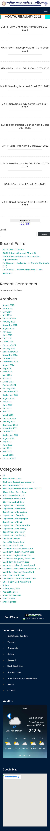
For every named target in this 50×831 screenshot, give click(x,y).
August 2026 (8, 305)
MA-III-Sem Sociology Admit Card (18, 572)
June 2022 (7, 445)
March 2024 (8, 381)
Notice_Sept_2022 (11, 588)
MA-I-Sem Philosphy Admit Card (18, 548)
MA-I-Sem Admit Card (13, 545)
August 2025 (8, 328)
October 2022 (9, 431)
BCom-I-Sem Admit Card (14, 492)
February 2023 (9, 418)
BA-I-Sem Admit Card (13, 485)
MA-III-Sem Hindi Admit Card (16, 562)
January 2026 (9, 321)
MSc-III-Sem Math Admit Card (17, 582)
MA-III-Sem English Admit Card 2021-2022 (25, 86)
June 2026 (7, 308)
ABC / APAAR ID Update (13, 249)
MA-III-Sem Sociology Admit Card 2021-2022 (25, 105)
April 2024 (7, 378)
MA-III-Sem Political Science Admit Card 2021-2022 (25, 126)
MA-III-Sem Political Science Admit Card (21, 568)
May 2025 (7, 338)
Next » (27, 224)
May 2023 (7, 408)
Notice (6, 585)
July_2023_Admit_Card (13, 542)
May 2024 (7, 375)
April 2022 (7, 451)
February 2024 (9, 385)
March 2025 (8, 341)
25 (4, 475)
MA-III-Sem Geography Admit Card (19, 558)
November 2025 (10, 325)
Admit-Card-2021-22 (12, 478)
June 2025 (7, 335)
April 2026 (7, 315)
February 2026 (9, 318)
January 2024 (9, 388)
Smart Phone (9, 598)
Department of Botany (13, 505)
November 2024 (10, 355)
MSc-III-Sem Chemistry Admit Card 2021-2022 (25, 28)
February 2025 (9, 345)
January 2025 (9, 348)
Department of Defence (14, 508)
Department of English (13, 515)
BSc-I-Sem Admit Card (13, 502)
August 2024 (8, 365)
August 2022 (8, 438)
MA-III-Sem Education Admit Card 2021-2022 (25, 203)
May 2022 (7, 448)
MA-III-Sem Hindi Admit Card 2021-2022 (25, 145)
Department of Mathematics (16, 525)
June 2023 (7, 405)
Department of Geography (15, 518)
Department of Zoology (14, 532)
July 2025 (7, 332)
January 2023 (9, 421)
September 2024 (10, 361)
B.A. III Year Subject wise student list (19, 482)
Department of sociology (14, 528)
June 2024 (7, 371)
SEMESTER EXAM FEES (12, 595)
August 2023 (8, 398)
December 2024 (10, 351)
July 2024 (7, 368)
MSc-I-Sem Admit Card (14, 575)
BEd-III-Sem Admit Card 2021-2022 (25, 184)
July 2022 (7, 441)
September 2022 (10, 435)
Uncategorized (9, 602)
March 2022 (8, 455)
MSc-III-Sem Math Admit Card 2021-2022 (25, 68)
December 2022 (10, 425)
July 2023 (7, 401)
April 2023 (7, 411)
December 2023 (10, 391)
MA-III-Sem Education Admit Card (18, 552)
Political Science (10, 592)
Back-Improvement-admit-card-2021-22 (22, 488)
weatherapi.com (25, 755)
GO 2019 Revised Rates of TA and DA (19, 253)
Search (3, 229)
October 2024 (9, 358)
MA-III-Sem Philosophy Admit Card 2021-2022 (25, 49)
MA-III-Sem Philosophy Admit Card (19, 565)
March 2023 (8, 415)
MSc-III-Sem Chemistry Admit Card (19, 578)
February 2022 (9, 458)
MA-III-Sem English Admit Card (17, 555)
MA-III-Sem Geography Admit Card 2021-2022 (25, 165)
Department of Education (15, 512)
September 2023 (10, 395)
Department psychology (14, 535)
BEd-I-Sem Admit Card (13, 495)
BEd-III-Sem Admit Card (14, 498)
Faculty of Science (11, 538)
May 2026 (7, 312)
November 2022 (10, 428)
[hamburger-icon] (46, 11)
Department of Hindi (12, 522)
